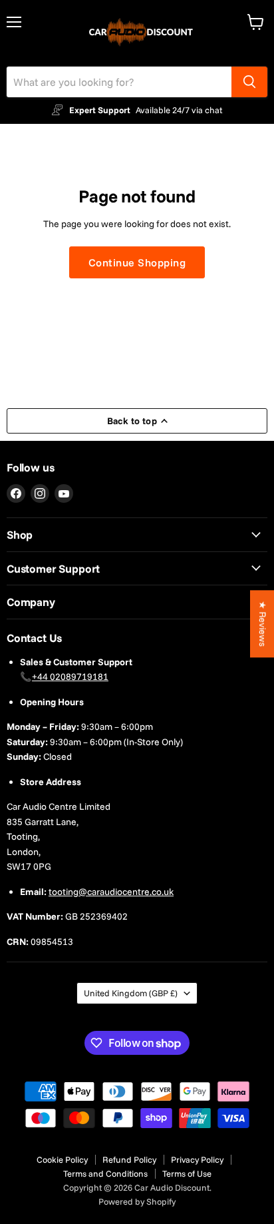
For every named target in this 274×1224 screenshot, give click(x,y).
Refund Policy (129, 1159)
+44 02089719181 (70, 677)
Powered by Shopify (137, 1201)
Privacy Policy (197, 1159)
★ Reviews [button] (263, 624)
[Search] (249, 82)
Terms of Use (186, 1173)
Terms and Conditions (105, 1173)
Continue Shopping (137, 262)
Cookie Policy (62, 1159)
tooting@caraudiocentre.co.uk (111, 892)
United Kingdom (131, 993)
